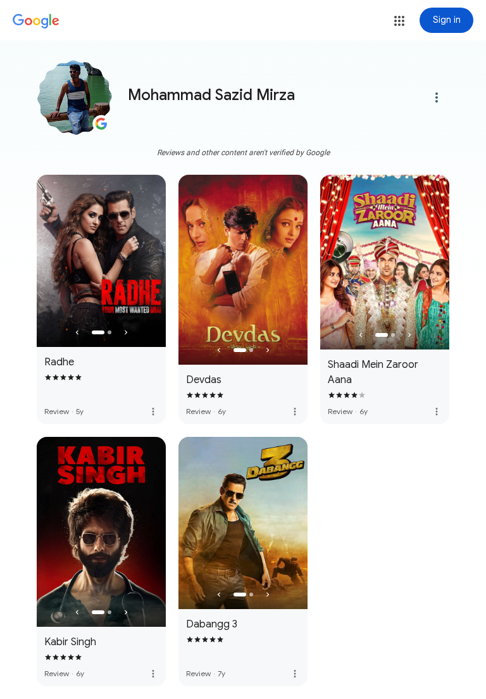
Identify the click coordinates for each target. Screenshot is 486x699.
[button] (399, 21)
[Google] (36, 21)
